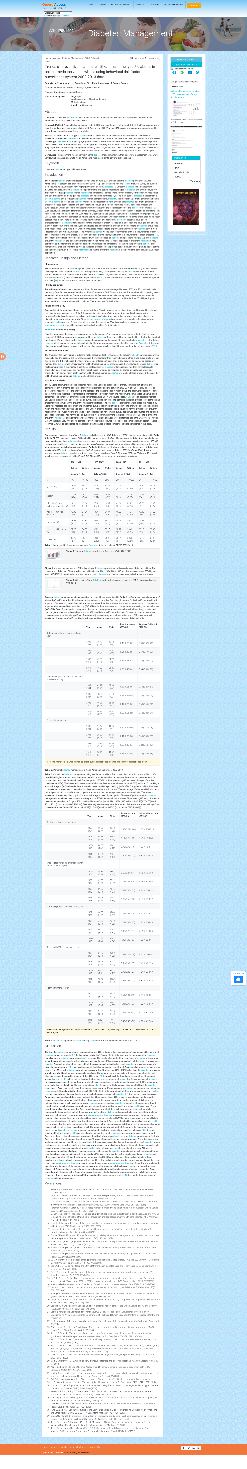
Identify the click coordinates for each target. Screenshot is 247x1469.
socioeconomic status (97, 319)
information (84, 250)
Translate (65, 16)
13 (130, 213)
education (73, 441)
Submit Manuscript (173, 5)
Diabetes (61, 180)
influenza (131, 189)
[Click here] (186, 108)
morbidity (85, 192)
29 (100, 1076)
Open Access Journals (52, 1452)
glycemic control (52, 198)
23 (155, 346)
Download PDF (152, 58)
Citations (155, 5)
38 (144, 1130)
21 (56, 280)
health (58, 169)
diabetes (75, 117)
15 (156, 234)
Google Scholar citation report (184, 82)
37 (126, 1094)
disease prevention (97, 1299)
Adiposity (90, 1367)
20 (143, 237)
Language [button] (194, 5)
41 (126, 1175)
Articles (140, 5)
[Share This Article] (174, 72)
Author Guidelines (120, 5)
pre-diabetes (140, 340)
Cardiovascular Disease (109, 1416)
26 (129, 397)
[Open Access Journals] (58, 5)
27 (73, 1055)
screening (72, 1130)
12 (154, 207)
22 (153, 346)
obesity (123, 1079)
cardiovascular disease (100, 1115)
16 (140, 237)
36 (97, 1085)
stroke (91, 1148)
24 (126, 397)
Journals (63, 1447)
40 (84, 1175)
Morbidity (153, 1260)
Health (127, 183)
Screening (126, 1410)
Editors (103, 5)
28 (69, 1067)
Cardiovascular (80, 1299)
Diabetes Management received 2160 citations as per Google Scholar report (185, 94)
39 (67, 1157)
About (53, 1447)
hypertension (123, 1214)
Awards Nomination (186, 59)
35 (104, 1076)
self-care (122, 1241)
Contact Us (94, 1447)
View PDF (137, 58)
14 (147, 213)
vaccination (116, 1207)
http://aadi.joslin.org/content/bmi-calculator (129, 1379)
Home (92, 5)
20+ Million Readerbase (186, 65)
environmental (59, 1079)
